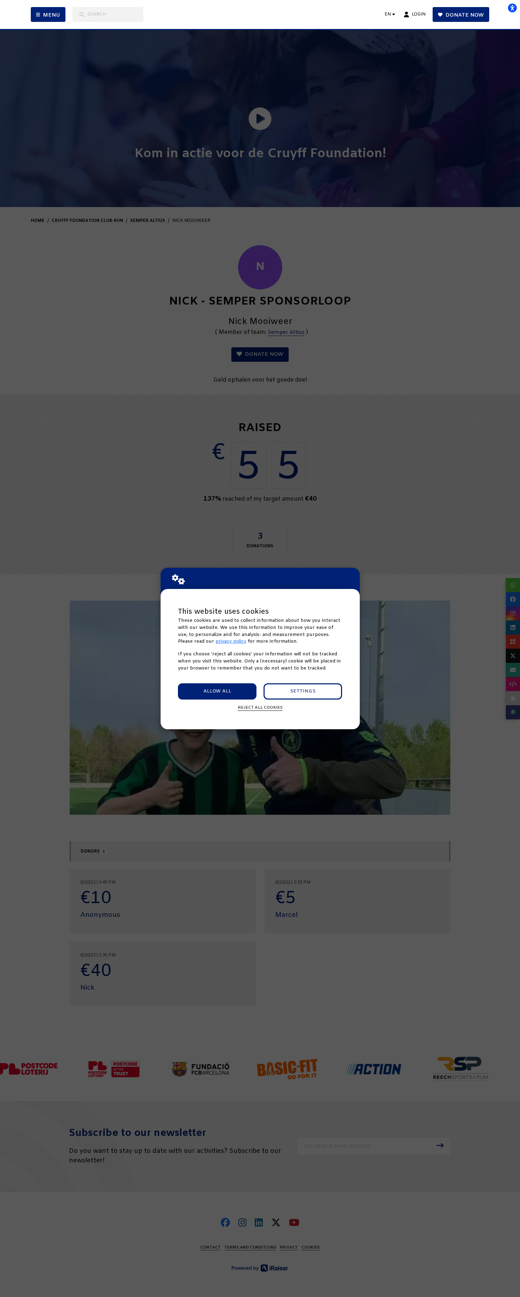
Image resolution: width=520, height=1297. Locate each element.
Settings (303, 691)
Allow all (217, 691)
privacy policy (230, 641)
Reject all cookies (260, 708)
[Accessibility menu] (512, 8)
